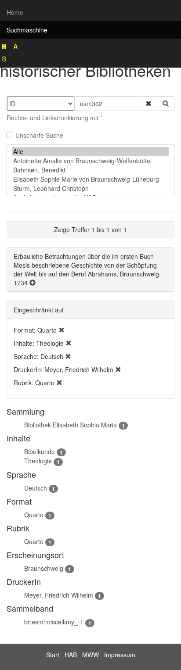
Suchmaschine (27, 29)
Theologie (38, 460)
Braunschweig (43, 568)
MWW (90, 654)
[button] (148, 103)
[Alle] (90, 151)
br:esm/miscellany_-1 (53, 621)
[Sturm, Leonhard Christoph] (90, 188)
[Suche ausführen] (165, 103)
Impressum (119, 654)
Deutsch (35, 488)
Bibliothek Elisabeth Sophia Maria (70, 424)
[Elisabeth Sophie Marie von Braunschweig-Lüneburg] (90, 179)
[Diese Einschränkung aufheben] (61, 330)
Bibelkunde (39, 451)
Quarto (33, 514)
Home (15, 12)
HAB (71, 654)
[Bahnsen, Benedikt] (90, 170)
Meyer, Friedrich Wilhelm (58, 595)
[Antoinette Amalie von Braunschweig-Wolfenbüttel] (90, 160)
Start (52, 654)
